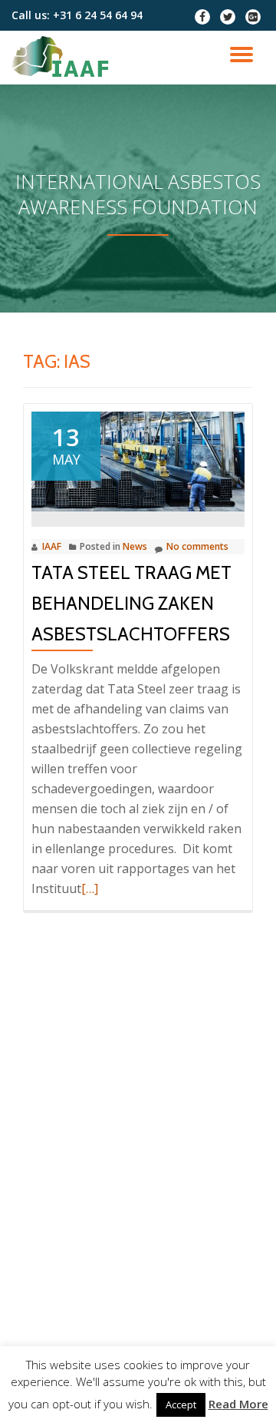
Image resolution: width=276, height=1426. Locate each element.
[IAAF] (64, 57)
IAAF (51, 546)
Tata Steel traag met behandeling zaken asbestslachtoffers (131, 603)
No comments (197, 546)
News (135, 546)
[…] (89, 888)
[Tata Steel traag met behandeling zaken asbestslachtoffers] (138, 460)
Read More (238, 1403)
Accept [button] (181, 1404)
